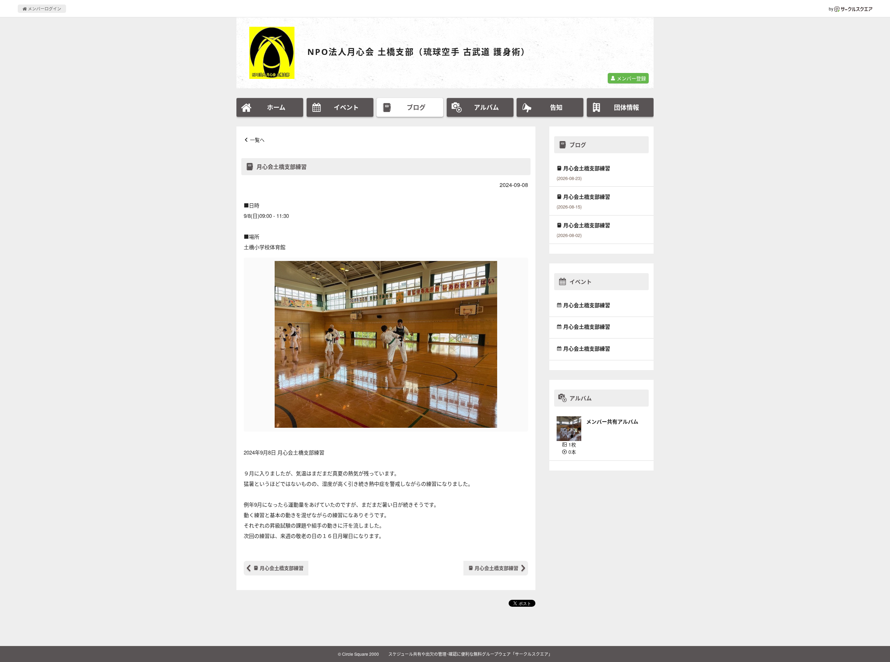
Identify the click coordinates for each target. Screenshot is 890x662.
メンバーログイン (44, 8)
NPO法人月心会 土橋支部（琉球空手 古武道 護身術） (418, 51)
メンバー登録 (630, 78)
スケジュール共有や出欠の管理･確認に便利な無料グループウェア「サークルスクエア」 (470, 654)
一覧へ (257, 139)
